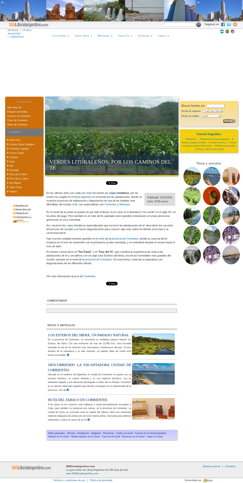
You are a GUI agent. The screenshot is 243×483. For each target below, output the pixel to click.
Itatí (11, 165)
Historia (71, 433)
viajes (112, 192)
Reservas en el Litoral (133, 436)
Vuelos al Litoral (124, 433)
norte (102, 238)
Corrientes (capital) (19, 148)
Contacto (230, 466)
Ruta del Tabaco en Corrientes (77, 400)
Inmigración (83, 433)
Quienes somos (211, 466)
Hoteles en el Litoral (58, 436)
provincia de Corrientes (125, 238)
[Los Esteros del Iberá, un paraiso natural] (68, 354)
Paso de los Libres (18, 178)
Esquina (13, 157)
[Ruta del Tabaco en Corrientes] (89, 419)
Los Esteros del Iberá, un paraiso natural (88, 335)
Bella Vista (14, 140)
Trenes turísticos (219, 142)
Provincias (108, 433)
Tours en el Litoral (111, 436)
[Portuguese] (227, 31)
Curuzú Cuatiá (16, 153)
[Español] (222, 31)
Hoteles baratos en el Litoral (85, 436)
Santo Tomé (15, 187)
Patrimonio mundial (226, 145)
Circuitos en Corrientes (19, 116)
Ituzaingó (14, 170)
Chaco (162, 35)
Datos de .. (193, 139)
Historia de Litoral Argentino (216, 139)
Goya (12, 161)
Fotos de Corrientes (17, 120)
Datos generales (56, 433)
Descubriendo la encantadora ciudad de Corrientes (89, 367)
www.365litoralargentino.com (82, 473)
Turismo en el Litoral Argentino (150, 433)
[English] (233, 31)
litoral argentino (82, 196)
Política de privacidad (101, 480)
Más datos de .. (15, 107)
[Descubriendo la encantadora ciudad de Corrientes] (68, 389)
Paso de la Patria (18, 174)
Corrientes (17, 36)
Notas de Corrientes (17, 124)
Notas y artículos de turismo (210, 149)
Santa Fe (124, 35)
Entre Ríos (82, 35)
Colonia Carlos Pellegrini (21, 144)
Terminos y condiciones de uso (69, 480)
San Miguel (15, 183)
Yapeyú (13, 191)
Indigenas (96, 433)
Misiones (104, 35)
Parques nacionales (17, 111)
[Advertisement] (121, 70)
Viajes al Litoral (155, 436)
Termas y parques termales (194, 142)
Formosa (144, 35)
